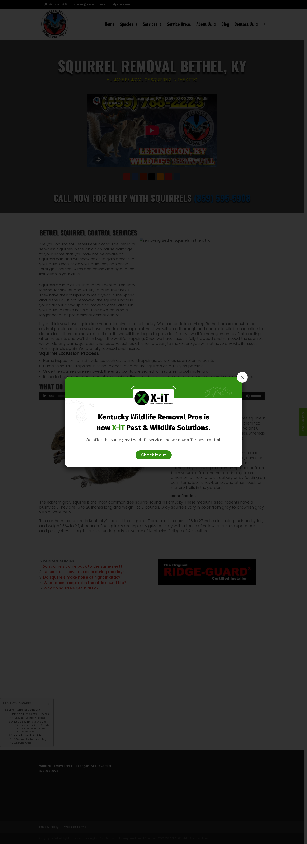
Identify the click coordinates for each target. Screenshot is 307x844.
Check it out (153, 455)
